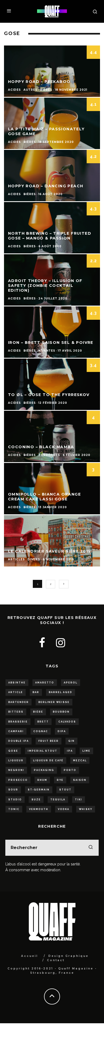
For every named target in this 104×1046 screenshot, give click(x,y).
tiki (78, 799)
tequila (57, 799)
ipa (70, 751)
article (15, 692)
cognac (40, 731)
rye (60, 780)
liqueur (15, 760)
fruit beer (48, 741)
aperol (70, 682)
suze (36, 799)
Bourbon (61, 711)
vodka (63, 809)
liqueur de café (48, 760)
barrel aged (60, 692)
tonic (13, 809)
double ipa (18, 741)
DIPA (62, 731)
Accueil (29, 956)
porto (70, 770)
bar (36, 692)
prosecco (18, 780)
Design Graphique (68, 956)
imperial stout (42, 751)
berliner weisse (54, 702)
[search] (91, 848)
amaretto (44, 682)
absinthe (17, 682)
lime (86, 751)
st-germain (39, 789)
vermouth (38, 809)
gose (13, 751)
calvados (67, 721)
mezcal (80, 760)
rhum (42, 780)
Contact (56, 960)
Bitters (15, 711)
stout (65, 789)
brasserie (18, 721)
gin (71, 741)
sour (13, 789)
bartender (18, 702)
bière (38, 711)
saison (79, 780)
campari (16, 731)
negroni (16, 770)
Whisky (85, 809)
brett (43, 721)
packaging (44, 770)
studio (15, 799)
